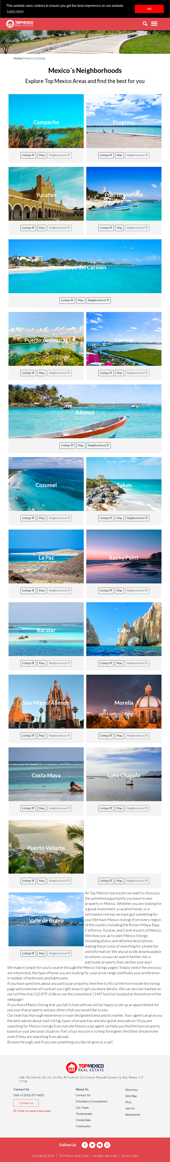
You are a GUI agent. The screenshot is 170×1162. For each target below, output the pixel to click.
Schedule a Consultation (91, 1101)
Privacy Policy (130, 1155)
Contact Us (83, 1095)
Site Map (131, 1096)
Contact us (26, 1103)
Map (42, 155)
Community (83, 1126)
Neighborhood (97, 300)
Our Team (82, 1107)
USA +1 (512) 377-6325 (28, 1095)
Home (17, 58)
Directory (131, 1089)
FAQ (128, 1102)
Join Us (130, 1108)
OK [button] (149, 9)
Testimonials (84, 1113)
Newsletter (132, 1114)
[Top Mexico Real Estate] (19, 24)
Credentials (83, 1120)
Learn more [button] (15, 11)
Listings (27, 155)
